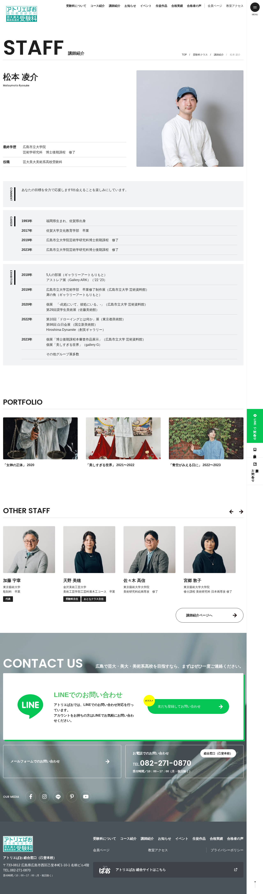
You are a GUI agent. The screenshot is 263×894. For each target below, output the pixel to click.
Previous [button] (232, 512)
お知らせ (130, 5)
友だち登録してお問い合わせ (179, 706)
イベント (146, 5)
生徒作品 (161, 5)
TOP (184, 54)
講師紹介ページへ (199, 615)
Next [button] (240, 512)
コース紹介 (97, 5)
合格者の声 (194, 5)
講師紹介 (114, 5)
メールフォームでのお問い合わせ (35, 761)
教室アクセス (234, 5)
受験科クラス (200, 54)
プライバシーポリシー (227, 850)
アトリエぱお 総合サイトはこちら (141, 869)
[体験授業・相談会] (255, 450)
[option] (29, 564)
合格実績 (177, 5)
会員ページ (215, 5)
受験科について (76, 5)
